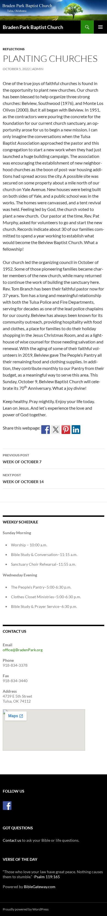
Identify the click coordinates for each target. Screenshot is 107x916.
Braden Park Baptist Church (33, 27)
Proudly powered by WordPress (26, 909)
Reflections (14, 49)
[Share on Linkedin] (76, 429)
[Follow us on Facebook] (7, 805)
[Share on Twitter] (55, 429)
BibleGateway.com (39, 886)
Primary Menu (100, 27)
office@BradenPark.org (23, 649)
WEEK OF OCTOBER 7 (22, 458)
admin (37, 69)
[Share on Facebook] (45, 429)
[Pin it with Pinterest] (65, 429)
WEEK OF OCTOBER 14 (23, 478)
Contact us (12, 840)
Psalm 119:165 (47, 876)
